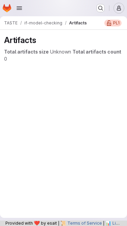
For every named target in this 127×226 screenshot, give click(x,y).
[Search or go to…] (101, 8)
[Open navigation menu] (19, 8)
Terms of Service (84, 223)
